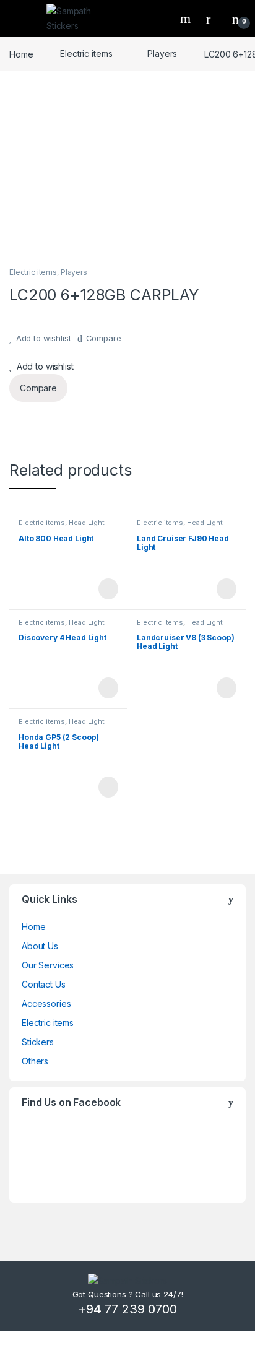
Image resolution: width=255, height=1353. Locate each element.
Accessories (46, 1003)
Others (35, 1061)
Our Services (48, 965)
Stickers (38, 1042)
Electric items (86, 53)
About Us (40, 946)
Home (21, 53)
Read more (107, 588)
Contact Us (44, 984)
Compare (103, 338)
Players (162, 53)
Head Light (87, 522)
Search (187, 18)
